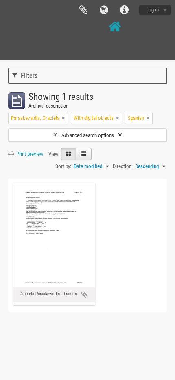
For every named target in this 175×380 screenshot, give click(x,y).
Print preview (29, 154)
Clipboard (83, 10)
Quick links (124, 10)
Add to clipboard (85, 295)
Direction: (123, 166)
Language (104, 10)
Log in (152, 10)
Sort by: (63, 166)
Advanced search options (87, 135)
